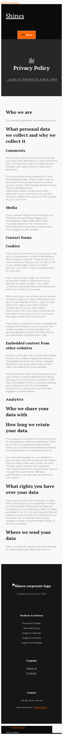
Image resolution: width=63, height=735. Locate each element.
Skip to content (10, 2)
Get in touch (40, 707)
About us (31, 668)
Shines (15, 16)
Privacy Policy (18, 727)
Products (31, 673)
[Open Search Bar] (11, 34)
